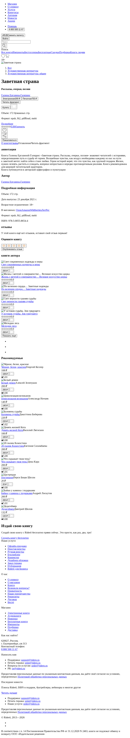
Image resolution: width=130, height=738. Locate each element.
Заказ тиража (15, 563)
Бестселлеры (31, 52)
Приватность (15, 591)
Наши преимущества (19, 593)
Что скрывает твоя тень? (14, 461)
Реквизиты (13, 596)
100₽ (5, 437)
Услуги (11, 9)
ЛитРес (45, 210)
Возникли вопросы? (18, 588)
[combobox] (65, 42)
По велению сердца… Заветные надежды (23, 289)
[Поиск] (4, 46)
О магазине (14, 582)
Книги (11, 585)
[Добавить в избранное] (4, 130)
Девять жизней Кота (12, 430)
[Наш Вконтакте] (9, 722)
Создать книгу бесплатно (15, 538)
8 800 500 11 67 (9, 649)
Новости (12, 18)
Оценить (20, 126)
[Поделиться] (4, 136)
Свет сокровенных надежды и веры (20, 264)
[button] (65, 45)
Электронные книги (19, 613)
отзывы (14, 143)
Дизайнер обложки (18, 560)
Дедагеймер (7, 509)
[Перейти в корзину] (7, 57)
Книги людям (77, 52)
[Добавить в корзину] (13, 106)
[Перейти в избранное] (3, 57)
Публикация (14, 566)
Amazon (26, 210)
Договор (12, 599)
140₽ (5, 405)
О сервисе (13, 6)
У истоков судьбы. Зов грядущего (19, 313)
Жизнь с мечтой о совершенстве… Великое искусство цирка (34, 276)
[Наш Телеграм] (9, 725)
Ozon (19, 210)
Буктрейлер (14, 554)
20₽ (5, 484)
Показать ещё (9, 336)
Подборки (64, 52)
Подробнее (7, 123)
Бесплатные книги (18, 621)
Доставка (13, 630)
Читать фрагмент (11, 102)
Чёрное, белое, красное (13, 367)
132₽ (5, 516)
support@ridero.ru (30, 660)
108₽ (5, 374)
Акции (11, 21)
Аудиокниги (14, 615)
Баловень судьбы (10, 414)
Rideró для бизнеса (18, 568)
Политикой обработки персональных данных (42, 676)
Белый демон (8, 382)
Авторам (12, 15)
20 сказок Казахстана (12, 446)
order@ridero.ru (39, 665)
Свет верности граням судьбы (17, 301)
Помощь (12, 26)
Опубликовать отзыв (12, 249)
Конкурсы (13, 12)
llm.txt (11, 602)
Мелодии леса (8, 326)
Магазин (12, 4)
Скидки (55, 52)
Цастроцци (7, 477)
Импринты (18, 52)
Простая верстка (16, 549)
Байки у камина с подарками (16, 493)
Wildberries (36, 210)
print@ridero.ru (32, 662)
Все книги (7, 52)
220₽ (5, 421)
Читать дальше (9, 692)
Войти (5, 38)
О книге (5, 143)
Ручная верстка (16, 551)
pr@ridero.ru (18, 668)
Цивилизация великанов (14, 398)
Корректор (13, 557)
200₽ (5, 271)
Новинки (13, 618)
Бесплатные (44, 52)
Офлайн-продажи (17, 546)
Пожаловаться (9, 140)
